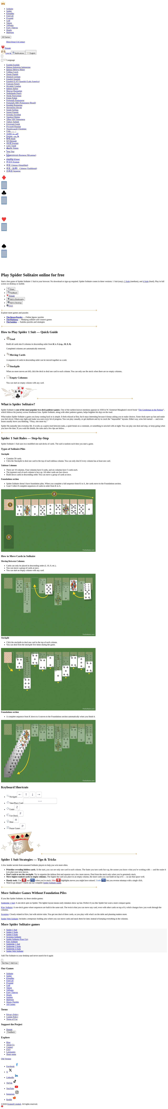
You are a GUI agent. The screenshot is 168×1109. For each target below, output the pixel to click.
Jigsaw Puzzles (12, 1002)
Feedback (11, 1032)
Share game (11, 1054)
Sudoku (9, 997)
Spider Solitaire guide (52, 883)
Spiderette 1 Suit (8, 903)
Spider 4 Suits (12, 934)
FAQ (8, 1049)
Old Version (6, 1059)
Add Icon (14, 963)
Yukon (9, 23)
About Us (14, 42)
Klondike (10, 13)
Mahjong (10, 32)
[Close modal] (2, 60)
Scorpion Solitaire (13, 937)
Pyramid (9, 18)
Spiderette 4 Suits (13, 949)
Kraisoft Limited (14, 1104)
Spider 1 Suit (11, 930)
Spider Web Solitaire (9, 919)
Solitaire (9, 9)
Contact (22, 42)
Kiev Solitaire (6, 907)
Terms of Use (11, 1019)
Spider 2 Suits (12, 932)
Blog (8, 42)
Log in (8, 53)
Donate (8, 48)
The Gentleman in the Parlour (150, 410)
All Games (6, 37)
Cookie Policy (12, 1017)
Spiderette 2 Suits (13, 946)
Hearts (9, 30)
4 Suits (146, 281)
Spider (9, 11)
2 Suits (127, 281)
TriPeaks (10, 25)
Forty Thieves (12, 28)
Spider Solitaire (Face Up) (17, 939)
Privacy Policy (12, 1014)
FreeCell (9, 16)
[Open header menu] (2, 56)
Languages (10, 1052)
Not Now (5, 963)
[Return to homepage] (14, 4)
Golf (8, 20)
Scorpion (5, 914)
